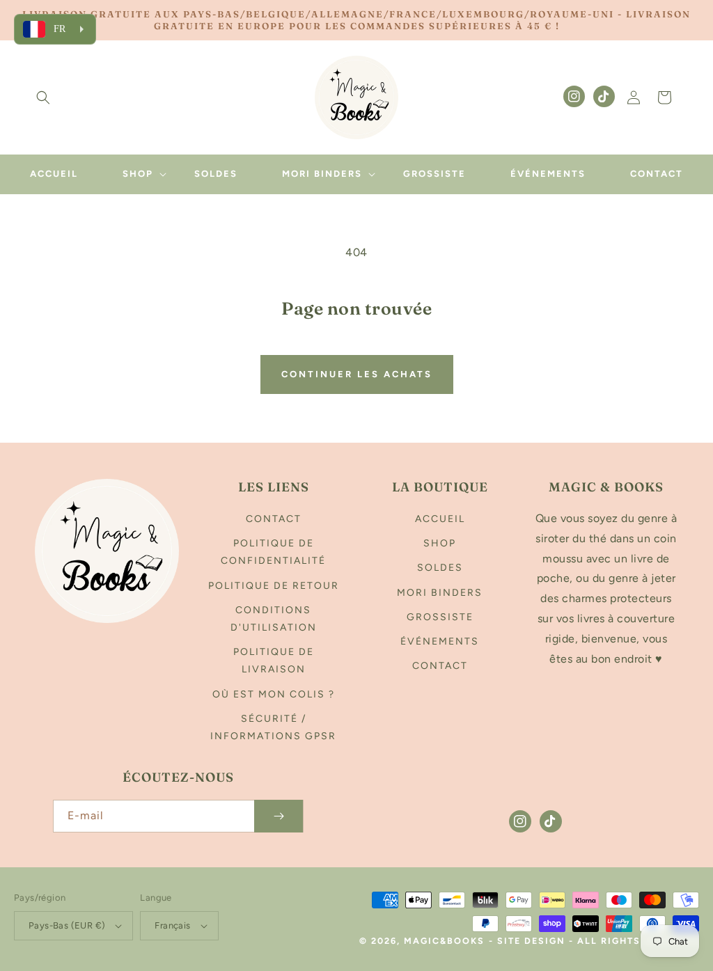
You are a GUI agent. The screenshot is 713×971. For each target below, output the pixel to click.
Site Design (531, 941)
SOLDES (440, 568)
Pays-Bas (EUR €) (67, 925)
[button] (43, 97)
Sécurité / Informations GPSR (273, 727)
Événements (439, 641)
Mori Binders (440, 593)
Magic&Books (444, 941)
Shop (439, 543)
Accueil (440, 519)
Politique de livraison (273, 660)
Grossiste (440, 617)
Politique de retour (273, 586)
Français (172, 925)
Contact (273, 519)
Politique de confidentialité (273, 552)
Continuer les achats (356, 374)
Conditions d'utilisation (273, 618)
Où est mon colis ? (273, 694)
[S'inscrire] (278, 816)
